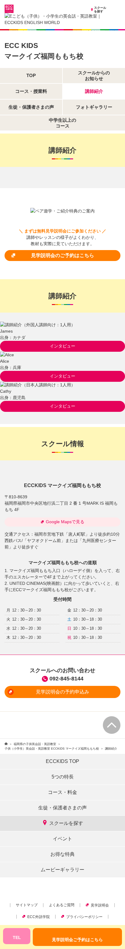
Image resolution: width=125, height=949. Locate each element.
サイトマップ (27, 905)
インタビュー (62, 346)
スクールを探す (100, 9)
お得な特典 (62, 854)
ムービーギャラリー (62, 869)
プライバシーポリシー (84, 917)
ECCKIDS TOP (62, 761)
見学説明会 (100, 905)
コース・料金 (62, 792)
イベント (62, 838)
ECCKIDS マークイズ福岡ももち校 (62, 485)
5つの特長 (63, 776)
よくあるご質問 (61, 905)
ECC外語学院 (38, 917)
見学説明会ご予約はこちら (77, 939)
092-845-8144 (66, 679)
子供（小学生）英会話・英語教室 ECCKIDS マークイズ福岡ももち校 (52, 748)
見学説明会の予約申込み (62, 691)
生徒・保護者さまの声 (62, 807)
